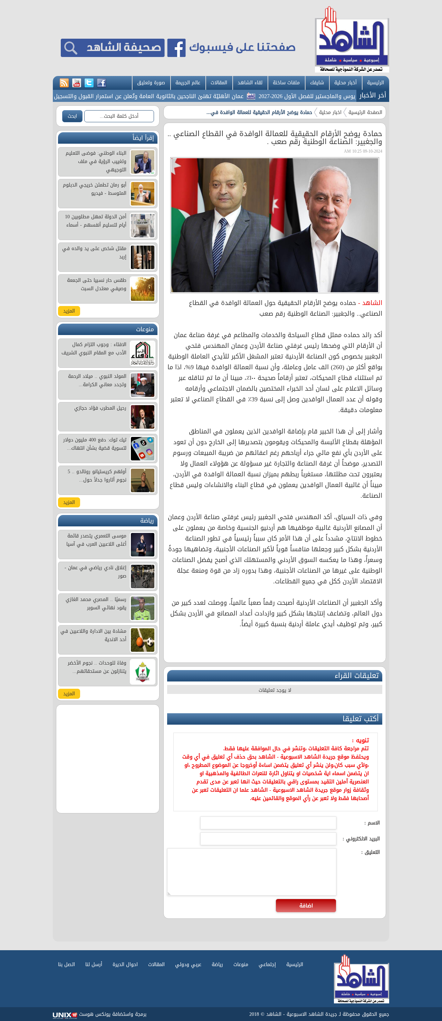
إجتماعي (267, 964)
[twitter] (89, 83)
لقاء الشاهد (250, 82)
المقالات (219, 82)
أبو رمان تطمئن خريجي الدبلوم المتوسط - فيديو (94, 189)
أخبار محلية (345, 82)
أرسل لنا (93, 964)
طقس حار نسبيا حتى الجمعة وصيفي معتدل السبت (96, 284)
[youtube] (76, 83)
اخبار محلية (330, 112)
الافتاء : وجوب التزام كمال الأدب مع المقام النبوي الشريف (93, 348)
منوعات (240, 964)
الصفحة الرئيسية (365, 112)
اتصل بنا (66, 964)
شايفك (317, 82)
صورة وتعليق (151, 82)
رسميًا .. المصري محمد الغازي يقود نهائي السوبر (96, 603)
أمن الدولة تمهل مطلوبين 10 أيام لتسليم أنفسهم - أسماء (95, 221)
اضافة (306, 905)
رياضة (217, 964)
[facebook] (101, 83)
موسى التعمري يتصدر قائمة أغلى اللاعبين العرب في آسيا (96, 540)
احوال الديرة (125, 964)
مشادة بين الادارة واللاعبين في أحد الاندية (93, 635)
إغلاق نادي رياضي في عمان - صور (95, 572)
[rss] (64, 83)
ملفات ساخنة (286, 82)
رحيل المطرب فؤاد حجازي (100, 408)
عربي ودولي (188, 964)
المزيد (69, 311)
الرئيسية (375, 82)
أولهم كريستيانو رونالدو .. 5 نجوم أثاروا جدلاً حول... (97, 476)
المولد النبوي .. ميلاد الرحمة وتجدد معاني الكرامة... (97, 380)
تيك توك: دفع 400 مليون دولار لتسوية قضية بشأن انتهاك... (94, 444)
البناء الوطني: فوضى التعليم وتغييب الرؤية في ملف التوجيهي (96, 161)
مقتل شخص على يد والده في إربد (94, 252)
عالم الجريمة (187, 82)
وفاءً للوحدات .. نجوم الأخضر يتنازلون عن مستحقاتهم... (97, 667)
